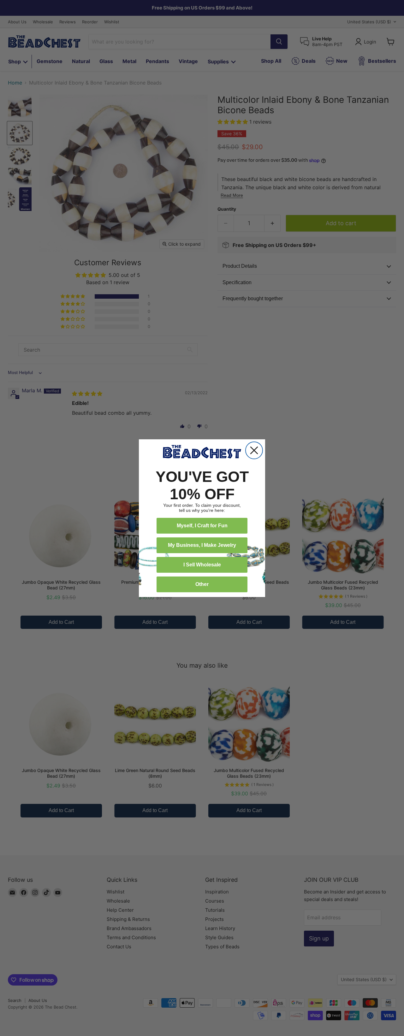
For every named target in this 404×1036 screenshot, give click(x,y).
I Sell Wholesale (202, 564)
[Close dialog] (254, 450)
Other (202, 584)
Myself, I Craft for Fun (202, 525)
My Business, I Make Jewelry (202, 545)
